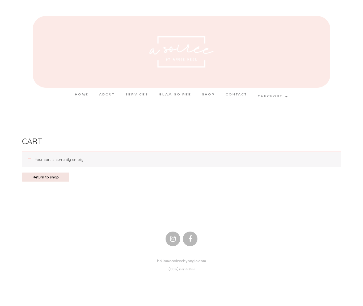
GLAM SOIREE (175, 94)
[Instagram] (173, 239)
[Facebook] (190, 239)
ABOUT (107, 94)
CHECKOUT (270, 96)
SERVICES (136, 94)
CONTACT (236, 94)
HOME (81, 94)
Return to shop (46, 177)
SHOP (208, 94)
